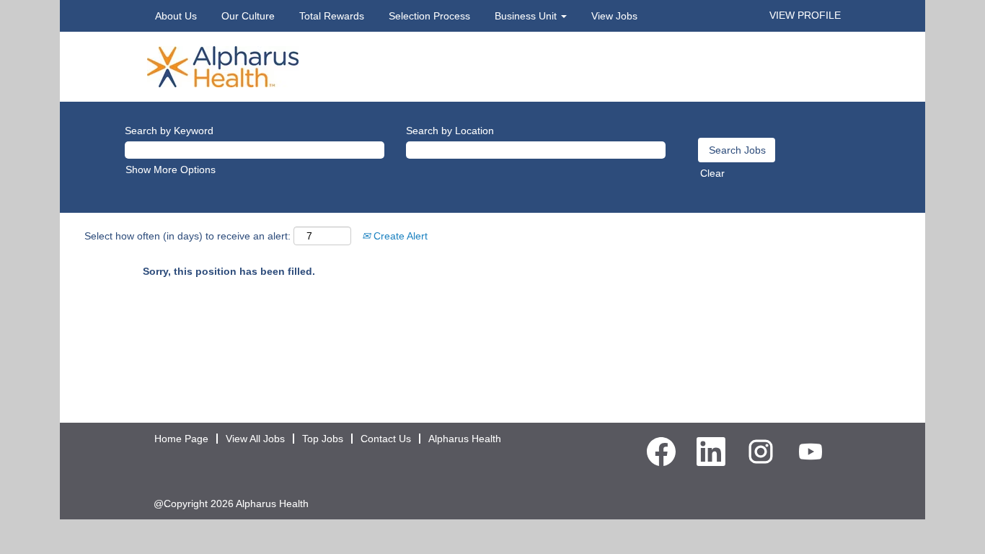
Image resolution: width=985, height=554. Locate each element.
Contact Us (386, 438)
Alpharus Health (464, 438)
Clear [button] (712, 173)
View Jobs (614, 16)
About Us (176, 16)
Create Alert (399, 236)
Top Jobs (322, 438)
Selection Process (429, 16)
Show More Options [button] (170, 169)
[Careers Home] (222, 65)
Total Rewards (331, 16)
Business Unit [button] (527, 16)
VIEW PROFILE (805, 15)
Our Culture (248, 16)
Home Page (181, 438)
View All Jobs (255, 438)
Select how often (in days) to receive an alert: (187, 236)
